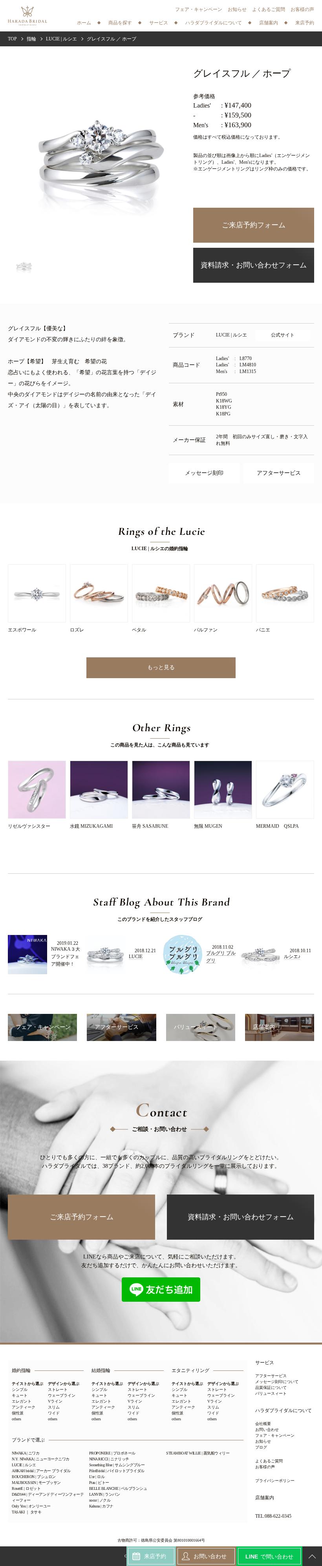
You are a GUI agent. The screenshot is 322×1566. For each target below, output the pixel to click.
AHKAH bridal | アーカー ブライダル (41, 1471)
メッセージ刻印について (276, 1381)
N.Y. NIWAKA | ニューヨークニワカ (41, 1459)
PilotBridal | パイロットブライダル (117, 1471)
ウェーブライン (61, 1395)
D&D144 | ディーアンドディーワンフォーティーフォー (48, 1497)
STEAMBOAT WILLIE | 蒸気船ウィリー (197, 1453)
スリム (54, 1407)
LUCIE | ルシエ (24, 1465)
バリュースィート (271, 1393)
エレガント (21, 1401)
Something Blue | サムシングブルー (117, 1465)
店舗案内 (264, 1497)
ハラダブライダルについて (283, 1410)
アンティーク (23, 1407)
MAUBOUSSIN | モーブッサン (36, 1482)
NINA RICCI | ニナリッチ (109, 1459)
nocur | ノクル (100, 1500)
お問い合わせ (267, 1429)
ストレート (58, 1389)
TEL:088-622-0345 (273, 1516)
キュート (19, 1395)
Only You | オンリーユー (31, 1506)
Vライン (55, 1401)
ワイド (54, 1413)
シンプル (19, 1389)
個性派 (18, 1413)
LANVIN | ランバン (104, 1494)
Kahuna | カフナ (101, 1506)
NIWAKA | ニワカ (25, 1453)
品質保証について (271, 1387)
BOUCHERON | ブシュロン (34, 1477)
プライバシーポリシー (275, 1480)
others (16, 1419)
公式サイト (283, 335)
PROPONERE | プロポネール (112, 1453)
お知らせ (237, 9)
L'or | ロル (97, 1477)
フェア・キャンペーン (198, 9)
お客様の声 (302, 9)
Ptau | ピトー (99, 1482)
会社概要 (263, 1423)
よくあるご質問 (268, 9)
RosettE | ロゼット (26, 1488)
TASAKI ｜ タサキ (26, 1512)
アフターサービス (279, 473)
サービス (264, 1362)
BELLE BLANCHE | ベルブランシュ (118, 1488)
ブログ (261, 1447)
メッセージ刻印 (204, 473)
